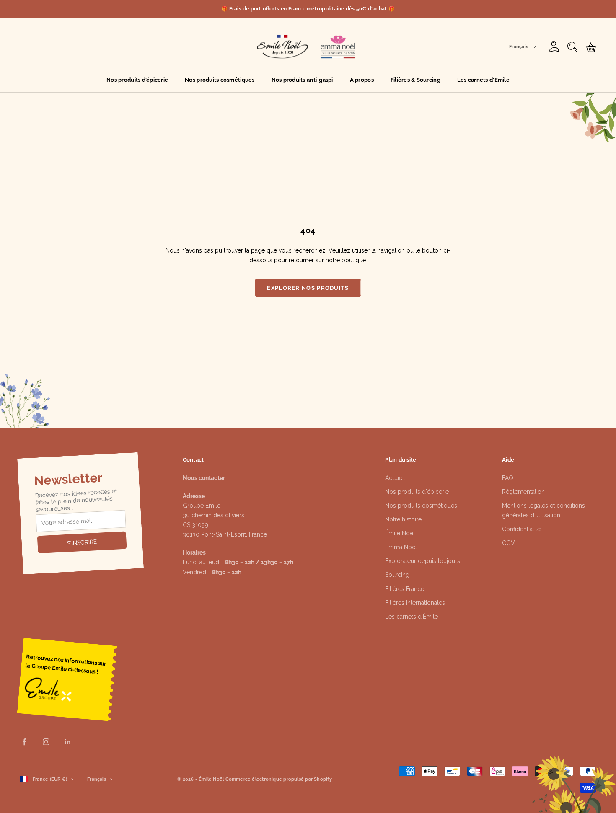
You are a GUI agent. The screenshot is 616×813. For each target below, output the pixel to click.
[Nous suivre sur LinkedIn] (68, 742)
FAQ (507, 478)
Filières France (404, 589)
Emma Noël (401, 547)
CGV (508, 542)
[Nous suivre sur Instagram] (46, 742)
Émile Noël (400, 533)
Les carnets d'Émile (483, 80)
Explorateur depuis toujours (422, 560)
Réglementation (523, 491)
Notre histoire (403, 519)
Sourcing (397, 574)
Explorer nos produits (308, 288)
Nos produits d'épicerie (137, 80)
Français (518, 46)
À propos (362, 80)
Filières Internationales (415, 602)
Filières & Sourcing (415, 80)
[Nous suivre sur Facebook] (24, 742)
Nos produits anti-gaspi (302, 80)
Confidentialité (521, 529)
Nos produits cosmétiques (219, 80)
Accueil (395, 478)
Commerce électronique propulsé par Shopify (278, 779)
